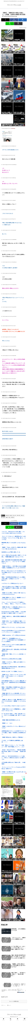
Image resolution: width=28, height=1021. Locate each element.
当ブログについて (14, 1016)
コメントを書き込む (14, 1001)
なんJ (4, 515)
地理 (11, 515)
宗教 (19, 515)
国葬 (8, 515)
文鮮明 (4, 517)
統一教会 (8, 517)
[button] (18, 23)
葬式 (13, 517)
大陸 (15, 515)
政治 (23, 515)
